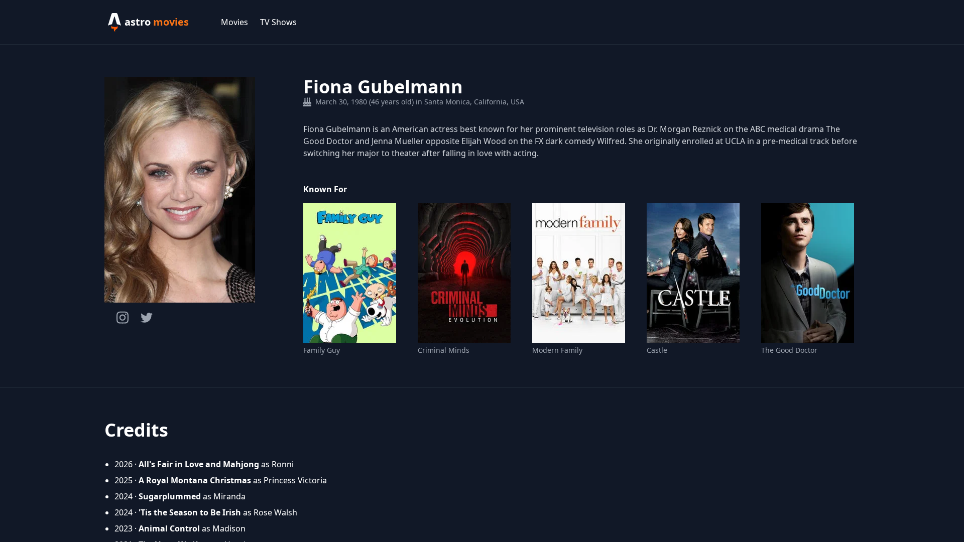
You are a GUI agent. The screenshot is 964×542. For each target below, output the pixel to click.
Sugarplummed (170, 496)
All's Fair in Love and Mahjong (199, 464)
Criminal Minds (443, 350)
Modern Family (557, 350)
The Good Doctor (789, 350)
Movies (234, 22)
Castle (657, 350)
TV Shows (278, 22)
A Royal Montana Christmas (195, 480)
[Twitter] (147, 318)
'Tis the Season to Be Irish (190, 512)
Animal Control (169, 528)
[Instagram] (122, 317)
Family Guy (321, 350)
